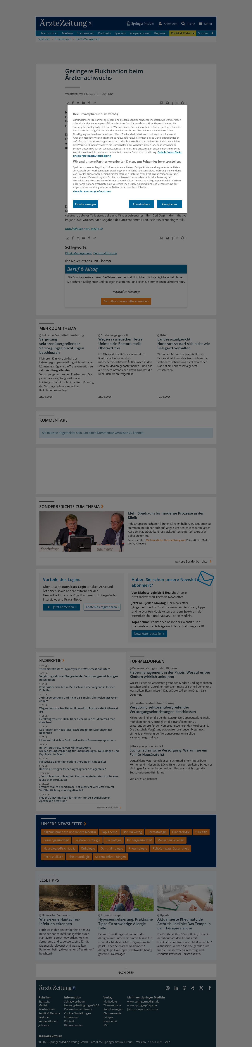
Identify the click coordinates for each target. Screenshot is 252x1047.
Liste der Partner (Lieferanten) (92, 191)
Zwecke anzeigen (85, 204)
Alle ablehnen (141, 204)
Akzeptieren (169, 204)
